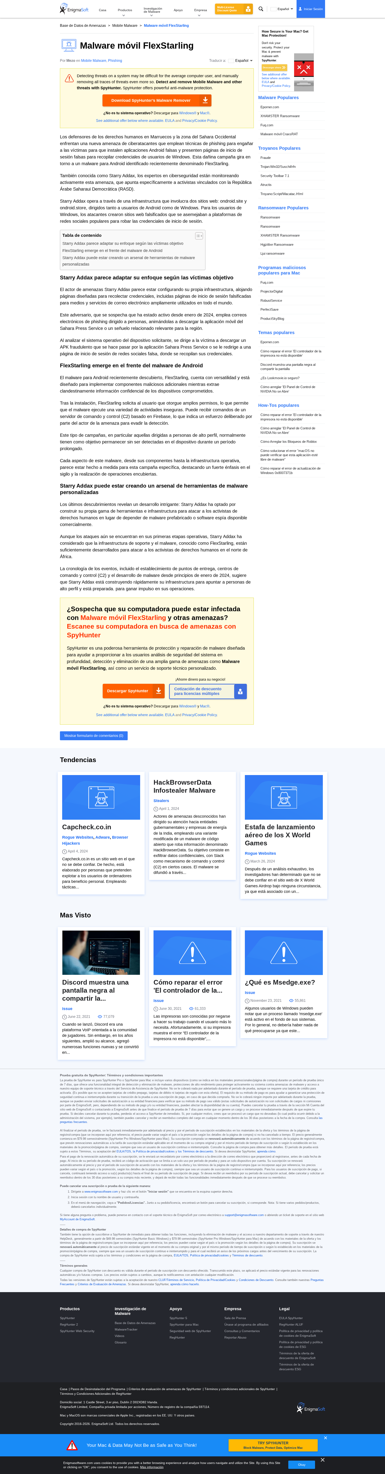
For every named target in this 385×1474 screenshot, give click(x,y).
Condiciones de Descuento (256, 1280)
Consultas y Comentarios (242, 1331)
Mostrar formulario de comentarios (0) (93, 736)
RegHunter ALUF (291, 1324)
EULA (169, 121)
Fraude (265, 158)
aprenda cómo (266, 1151)
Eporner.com (269, 107)
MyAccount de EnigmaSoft (77, 1219)
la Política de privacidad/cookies (154, 1151)
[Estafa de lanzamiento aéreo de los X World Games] (284, 797)
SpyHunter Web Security (77, 1331)
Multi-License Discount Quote (227, 9)
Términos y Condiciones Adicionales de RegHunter (95, 1393)
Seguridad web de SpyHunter (190, 1331)
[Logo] (74, 9)
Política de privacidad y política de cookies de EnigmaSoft (301, 1333)
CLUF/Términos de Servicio (176, 1280)
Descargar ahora (272, 67)
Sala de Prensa (235, 1318)
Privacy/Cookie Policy (199, 121)
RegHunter (177, 1337)
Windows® (188, 113)
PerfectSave (269, 309)
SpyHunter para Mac (184, 1324)
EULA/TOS (124, 1151)
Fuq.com (266, 125)
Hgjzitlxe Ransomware (276, 244)
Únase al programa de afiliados (246, 1324)
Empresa (200, 10)
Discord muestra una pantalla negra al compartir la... (95, 990)
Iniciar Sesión (313, 9)
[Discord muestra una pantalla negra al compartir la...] (101, 952)
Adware (102, 837)
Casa (102, 10)
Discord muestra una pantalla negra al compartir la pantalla (287, 367)
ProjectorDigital (271, 291)
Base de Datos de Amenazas (83, 25)
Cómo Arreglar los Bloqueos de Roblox (288, 441)
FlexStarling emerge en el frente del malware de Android (112, 250)
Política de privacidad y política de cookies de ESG (301, 1344)
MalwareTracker (126, 1329)
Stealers (161, 800)
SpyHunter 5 (178, 1318)
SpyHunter (67, 1318)
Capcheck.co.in (86, 827)
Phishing (115, 60)
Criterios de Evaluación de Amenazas (102, 1284)
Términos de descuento (247, 1255)
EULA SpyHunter (291, 1318)
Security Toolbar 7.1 (274, 176)
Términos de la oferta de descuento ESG (296, 1367)
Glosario (121, 1342)
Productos (125, 10)
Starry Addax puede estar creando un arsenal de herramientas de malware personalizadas (128, 261)
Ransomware (270, 217)
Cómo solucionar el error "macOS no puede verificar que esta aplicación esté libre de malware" (289, 455)
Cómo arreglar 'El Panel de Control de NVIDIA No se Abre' (287, 389)
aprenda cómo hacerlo (184, 1284)
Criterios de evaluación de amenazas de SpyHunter (165, 1389)
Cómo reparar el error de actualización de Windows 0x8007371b (290, 470)
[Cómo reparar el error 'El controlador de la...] (192, 952)
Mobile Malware (124, 25)
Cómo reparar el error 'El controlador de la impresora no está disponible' (290, 353)
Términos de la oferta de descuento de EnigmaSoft (297, 1355)
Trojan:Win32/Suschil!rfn (278, 166)
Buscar (261, 9)
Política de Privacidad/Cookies (216, 1280)
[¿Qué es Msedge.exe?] (284, 952)
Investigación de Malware (153, 10)
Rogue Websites (77, 837)
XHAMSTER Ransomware (280, 116)
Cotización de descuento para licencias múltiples (197, 691)
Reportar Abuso (235, 1337)
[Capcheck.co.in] (101, 797)
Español (283, 9)
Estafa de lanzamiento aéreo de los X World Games (280, 835)
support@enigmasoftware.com (244, 1215)
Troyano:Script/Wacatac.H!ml (281, 194)
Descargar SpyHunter (127, 691)
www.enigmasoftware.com (101, 1191)
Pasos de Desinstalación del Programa (98, 1389)
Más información (152, 1467)
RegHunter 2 (69, 1324)
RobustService (271, 300)
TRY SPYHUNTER (273, 1445)
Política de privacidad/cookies (209, 1255)
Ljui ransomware (272, 253)
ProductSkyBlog (272, 318)
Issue (67, 1008)
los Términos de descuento (195, 1151)
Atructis (266, 185)
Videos (119, 1336)
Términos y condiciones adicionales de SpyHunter (240, 1389)
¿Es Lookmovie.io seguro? (279, 378)
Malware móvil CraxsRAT (279, 134)
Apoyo (178, 10)
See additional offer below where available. (130, 121)
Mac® (204, 113)
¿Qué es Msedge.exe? (280, 982)
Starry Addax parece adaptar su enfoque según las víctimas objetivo (122, 243)
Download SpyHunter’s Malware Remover (150, 100)
